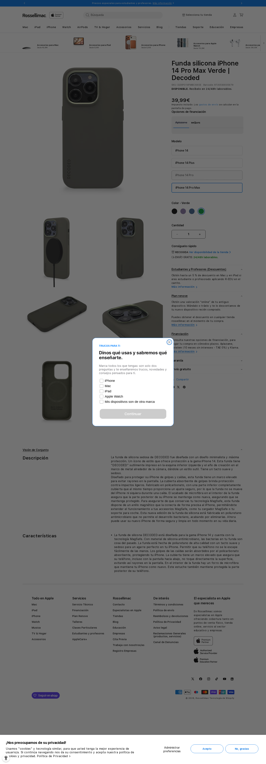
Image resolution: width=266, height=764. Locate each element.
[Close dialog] (169, 342)
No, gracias (242, 748)
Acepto (206, 748)
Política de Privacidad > (54, 756)
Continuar (133, 414)
